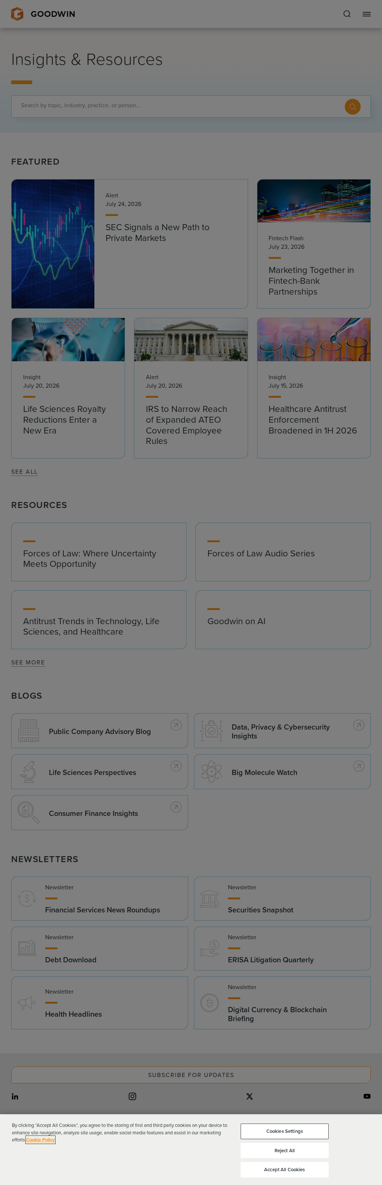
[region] (191, 1149)
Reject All (285, 1150)
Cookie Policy (40, 1139)
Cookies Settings (284, 1131)
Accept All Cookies (284, 1169)
